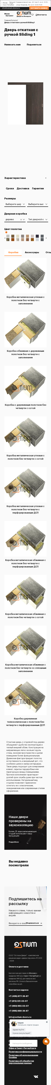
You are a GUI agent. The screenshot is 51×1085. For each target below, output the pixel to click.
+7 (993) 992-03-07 (19, 1006)
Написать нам (12, 45)
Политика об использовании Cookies (23, 1056)
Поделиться (35, 45)
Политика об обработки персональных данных (21, 1062)
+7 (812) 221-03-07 (18, 1001)
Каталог (9, 16)
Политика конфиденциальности (25, 1052)
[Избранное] (32, 15)
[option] (25, 104)
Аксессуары (32, 252)
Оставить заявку (39, 8)
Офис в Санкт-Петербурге (22, 1048)
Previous (4, 238)
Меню (7, 14)
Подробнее (14, 842)
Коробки (13, 252)
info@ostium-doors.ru (11, 8)
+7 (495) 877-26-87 (19, 996)
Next (46, 238)
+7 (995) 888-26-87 (19, 1011)
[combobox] (13, 204)
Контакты (42, 15)
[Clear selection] (21, 219)
